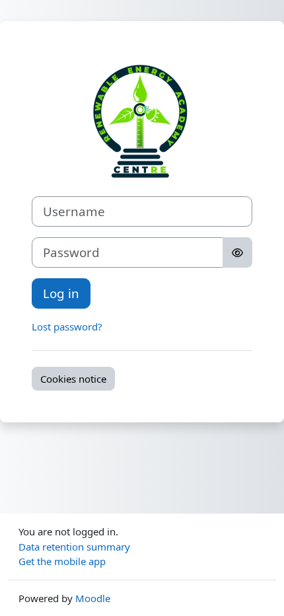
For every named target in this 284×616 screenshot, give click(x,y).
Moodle (92, 598)
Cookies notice (73, 378)
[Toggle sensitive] (237, 252)
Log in (61, 293)
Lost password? (67, 326)
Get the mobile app (62, 561)
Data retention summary (74, 546)
